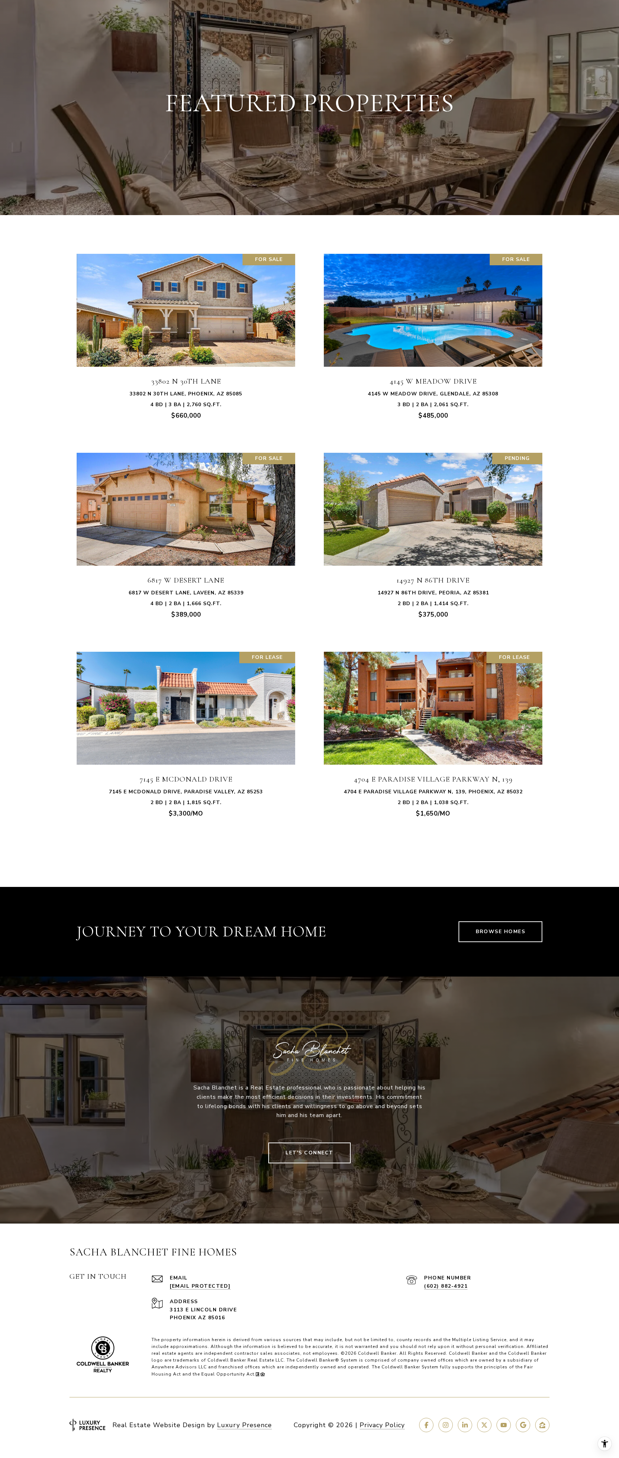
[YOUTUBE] (503, 1425)
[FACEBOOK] (426, 1425)
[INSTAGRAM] (445, 1425)
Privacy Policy (382, 1425)
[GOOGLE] (523, 1425)
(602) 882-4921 (445, 1286)
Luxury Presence (244, 1425)
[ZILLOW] (542, 1425)
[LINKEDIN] (465, 1425)
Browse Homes (500, 931)
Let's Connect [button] (309, 1152)
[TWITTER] (484, 1425)
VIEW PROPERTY (186, 339)
